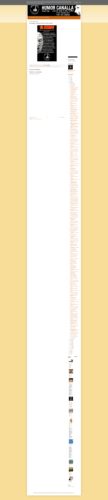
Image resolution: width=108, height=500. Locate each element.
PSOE (49, 66)
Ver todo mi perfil (70, 71)
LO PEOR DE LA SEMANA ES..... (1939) (74, 187)
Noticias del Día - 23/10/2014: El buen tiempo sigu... (73, 169)
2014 (70, 82)
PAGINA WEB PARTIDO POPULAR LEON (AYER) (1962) (74, 127)
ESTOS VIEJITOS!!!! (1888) (74, 308)
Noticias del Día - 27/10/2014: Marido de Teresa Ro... (74, 136)
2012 (70, 351)
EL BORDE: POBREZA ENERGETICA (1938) (73, 190)
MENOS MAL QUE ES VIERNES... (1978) (73, 97)
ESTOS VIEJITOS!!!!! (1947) (74, 159)
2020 (70, 75)
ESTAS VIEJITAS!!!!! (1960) (74, 131)
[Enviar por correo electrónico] (45, 65)
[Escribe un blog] (46, 65)
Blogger (73, 492)
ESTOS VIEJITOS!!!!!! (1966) (74, 116)
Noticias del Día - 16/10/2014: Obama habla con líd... (74, 210)
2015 (70, 81)
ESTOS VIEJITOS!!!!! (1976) (74, 100)
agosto (71, 339)
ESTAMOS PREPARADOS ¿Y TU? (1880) (74, 326)
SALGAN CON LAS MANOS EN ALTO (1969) (74, 114)
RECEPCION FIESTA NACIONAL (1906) (73, 267)
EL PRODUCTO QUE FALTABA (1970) (73, 111)
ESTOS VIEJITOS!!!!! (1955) (74, 140)
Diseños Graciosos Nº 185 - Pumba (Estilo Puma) (70, 365)
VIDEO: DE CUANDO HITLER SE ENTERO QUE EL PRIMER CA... (74, 330)
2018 (70, 77)
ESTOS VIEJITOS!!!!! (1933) (74, 198)
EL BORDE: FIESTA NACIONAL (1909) (73, 261)
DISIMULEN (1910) (73, 259)
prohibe (47, 66)
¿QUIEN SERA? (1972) (73, 107)
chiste (36, 66)
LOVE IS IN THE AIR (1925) (74, 222)
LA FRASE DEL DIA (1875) (74, 336)
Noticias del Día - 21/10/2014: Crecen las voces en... (74, 94)
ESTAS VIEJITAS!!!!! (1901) (74, 280)
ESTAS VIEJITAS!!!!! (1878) (74, 332)
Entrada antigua (62, 117)
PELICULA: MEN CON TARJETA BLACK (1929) (74, 214)
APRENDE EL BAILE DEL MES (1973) (74, 106)
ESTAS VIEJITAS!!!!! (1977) (74, 98)
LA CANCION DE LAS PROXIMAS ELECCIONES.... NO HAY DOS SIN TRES (70, 404)
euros (38, 66)
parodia (43, 66)
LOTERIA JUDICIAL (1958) (74, 133)
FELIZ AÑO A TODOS (70, 444)
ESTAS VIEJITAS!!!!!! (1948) (74, 158)
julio (70, 340)
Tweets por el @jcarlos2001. (72, 61)
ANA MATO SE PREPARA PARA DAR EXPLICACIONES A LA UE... (74, 323)
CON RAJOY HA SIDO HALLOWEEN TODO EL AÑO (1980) (74, 89)
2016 (70, 79)
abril (70, 344)
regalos (54, 66)
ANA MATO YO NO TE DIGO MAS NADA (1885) (74, 314)
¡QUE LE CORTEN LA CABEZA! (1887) (73, 310)
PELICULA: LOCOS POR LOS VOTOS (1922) (73, 230)
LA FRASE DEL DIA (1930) (74, 212)
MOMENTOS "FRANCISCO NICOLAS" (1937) (74, 192)
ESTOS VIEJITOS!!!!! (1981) (74, 87)
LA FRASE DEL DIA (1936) (74, 193)
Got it (80, 2)
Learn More (76, 2)
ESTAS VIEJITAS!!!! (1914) (74, 253)
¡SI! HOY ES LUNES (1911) (74, 258)
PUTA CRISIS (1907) (73, 265)
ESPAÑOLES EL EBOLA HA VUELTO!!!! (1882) (74, 320)
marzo (71, 345)
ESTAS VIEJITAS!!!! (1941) (74, 184)
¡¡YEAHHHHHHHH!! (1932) (74, 201)
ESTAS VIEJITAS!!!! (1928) (74, 215)
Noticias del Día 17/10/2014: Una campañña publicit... (74, 200)
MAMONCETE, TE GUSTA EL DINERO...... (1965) (74, 118)
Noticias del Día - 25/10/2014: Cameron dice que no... (74, 144)
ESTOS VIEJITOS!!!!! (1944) (74, 172)
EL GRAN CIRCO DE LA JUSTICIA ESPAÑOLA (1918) (73, 245)
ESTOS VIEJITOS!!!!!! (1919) (74, 240)
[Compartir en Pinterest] (49, 65)
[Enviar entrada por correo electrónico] (43, 65)
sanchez (58, 66)
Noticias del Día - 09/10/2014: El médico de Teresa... (74, 304)
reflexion (51, 66)
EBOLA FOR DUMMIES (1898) (70, 473)
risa (55, 66)
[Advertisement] (47, 108)
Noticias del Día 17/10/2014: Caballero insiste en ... (74, 203)
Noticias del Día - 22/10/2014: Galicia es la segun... (74, 176)
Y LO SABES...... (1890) (73, 299)
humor (40, 66)
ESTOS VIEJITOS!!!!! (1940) (74, 185)
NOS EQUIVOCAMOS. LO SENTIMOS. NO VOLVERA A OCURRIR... (74, 124)
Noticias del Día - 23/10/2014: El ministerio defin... (74, 166)
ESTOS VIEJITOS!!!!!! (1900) (74, 281)
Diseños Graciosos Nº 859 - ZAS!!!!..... (70, 375)
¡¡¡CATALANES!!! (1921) (73, 234)
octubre (71, 86)
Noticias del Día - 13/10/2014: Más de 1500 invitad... (74, 269)
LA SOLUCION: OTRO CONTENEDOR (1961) (74, 129)
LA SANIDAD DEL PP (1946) (74, 163)
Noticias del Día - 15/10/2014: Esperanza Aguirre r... (74, 225)
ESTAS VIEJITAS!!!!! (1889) (74, 306)
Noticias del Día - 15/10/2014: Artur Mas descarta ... (73, 237)
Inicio (48, 117)
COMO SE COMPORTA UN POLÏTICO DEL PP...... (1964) (74, 121)
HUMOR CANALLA (72, 70)
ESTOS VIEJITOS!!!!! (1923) (74, 228)
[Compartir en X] (47, 65)
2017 (70, 78)
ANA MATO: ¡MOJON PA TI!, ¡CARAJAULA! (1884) (74, 316)
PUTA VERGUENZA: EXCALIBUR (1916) (73, 250)
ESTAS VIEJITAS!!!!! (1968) (74, 115)
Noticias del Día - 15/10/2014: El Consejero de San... (74, 232)
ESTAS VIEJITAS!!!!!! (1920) (74, 238)
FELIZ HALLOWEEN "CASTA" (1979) (73, 92)
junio (71, 341)
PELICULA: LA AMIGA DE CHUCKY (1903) (74, 276)
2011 (70, 352)
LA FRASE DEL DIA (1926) (74, 221)
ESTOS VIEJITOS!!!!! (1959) (74, 132)
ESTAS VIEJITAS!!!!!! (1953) (74, 149)
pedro (45, 66)
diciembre (71, 83)
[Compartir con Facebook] (48, 65)
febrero (71, 347)
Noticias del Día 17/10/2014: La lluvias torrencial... (74, 208)
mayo (71, 343)
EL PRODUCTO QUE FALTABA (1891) (73, 298)
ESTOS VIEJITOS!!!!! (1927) (74, 217)
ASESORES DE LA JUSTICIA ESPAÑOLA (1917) (74, 248)
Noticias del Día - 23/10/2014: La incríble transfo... (74, 161)
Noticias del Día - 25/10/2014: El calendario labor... (74, 147)
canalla (34, 66)
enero (71, 348)
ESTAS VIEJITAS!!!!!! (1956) (74, 139)
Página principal (71, 486)
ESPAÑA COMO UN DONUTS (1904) (73, 274)
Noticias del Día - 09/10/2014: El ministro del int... (74, 302)
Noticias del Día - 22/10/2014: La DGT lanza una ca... (74, 179)
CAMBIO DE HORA (70, 482)
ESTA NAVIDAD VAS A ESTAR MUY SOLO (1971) (74, 109)
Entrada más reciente (33, 117)
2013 (70, 350)
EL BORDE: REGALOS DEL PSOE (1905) (74, 272)
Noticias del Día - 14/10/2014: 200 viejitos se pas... (74, 242)
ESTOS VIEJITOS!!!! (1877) (74, 333)
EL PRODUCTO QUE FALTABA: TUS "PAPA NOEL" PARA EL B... (73, 182)
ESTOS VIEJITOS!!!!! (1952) (74, 150)
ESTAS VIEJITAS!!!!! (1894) (74, 292)
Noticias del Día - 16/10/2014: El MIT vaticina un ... (73, 219)
